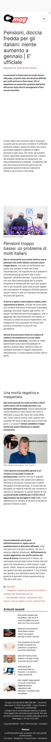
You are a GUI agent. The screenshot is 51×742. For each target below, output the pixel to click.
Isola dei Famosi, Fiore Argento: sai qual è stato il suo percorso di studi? (28, 658)
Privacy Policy (30, 738)
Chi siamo (8, 738)
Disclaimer (42, 738)
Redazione (18, 738)
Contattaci (43, 724)
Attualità (11, 587)
